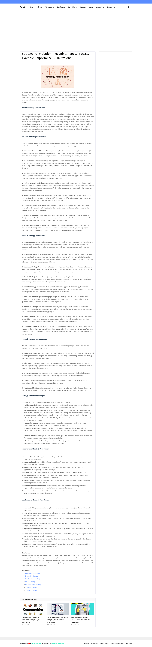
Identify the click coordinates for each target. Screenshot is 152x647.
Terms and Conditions (117, 643)
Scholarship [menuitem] (61, 7)
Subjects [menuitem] (39, 7)
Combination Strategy (32, 579)
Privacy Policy (104, 643)
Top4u (23, 7)
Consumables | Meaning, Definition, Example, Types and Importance (32, 619)
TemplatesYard (36, 643)
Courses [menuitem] (83, 7)
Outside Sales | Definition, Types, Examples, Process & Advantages (80, 619)
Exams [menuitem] (91, 7)
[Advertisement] (76, 28)
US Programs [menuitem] (49, 7)
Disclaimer (129, 643)
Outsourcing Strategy (32, 573)
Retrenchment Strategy (33, 585)
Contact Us (94, 643)
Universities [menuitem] (100, 7)
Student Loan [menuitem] (111, 7)
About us (86, 643)
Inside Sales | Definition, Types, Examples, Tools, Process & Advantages (57, 619)
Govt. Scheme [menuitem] (72, 7)
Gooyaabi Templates (57, 643)
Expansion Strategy (31, 576)
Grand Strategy (30, 582)
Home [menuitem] (32, 7)
